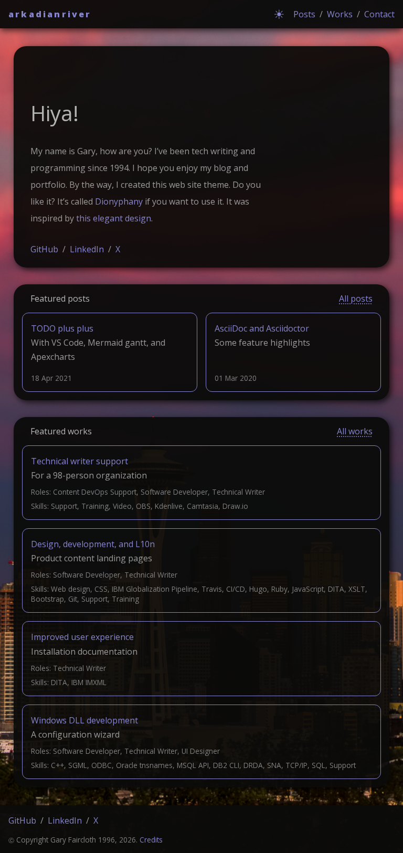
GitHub (44, 249)
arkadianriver (50, 14)
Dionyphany (119, 201)
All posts (356, 298)
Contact (379, 14)
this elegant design (113, 218)
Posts (304, 14)
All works (355, 431)
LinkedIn (87, 249)
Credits (151, 840)
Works (340, 14)
